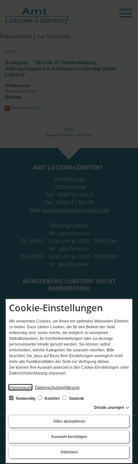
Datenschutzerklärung (57, 387)
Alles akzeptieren (69, 421)
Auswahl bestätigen (69, 436)
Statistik (76, 398)
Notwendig (25, 398)
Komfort (52, 398)
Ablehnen (69, 452)
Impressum (20, 387)
